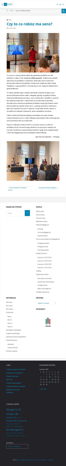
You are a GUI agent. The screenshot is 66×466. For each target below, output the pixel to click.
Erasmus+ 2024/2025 (44, 264)
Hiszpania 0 (9, 423)
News (11, 10)
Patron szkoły (40, 215)
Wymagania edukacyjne (13, 330)
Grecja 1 (13, 409)
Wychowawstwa (42, 236)
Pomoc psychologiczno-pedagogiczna (48, 239)
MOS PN (9, 380)
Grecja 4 (19, 417)
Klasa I (9, 316)
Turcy (9, 435)
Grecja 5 (11, 420)
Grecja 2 (12, 413)
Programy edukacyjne (13, 333)
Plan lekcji (9, 302)
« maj (41, 389)
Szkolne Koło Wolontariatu (45, 282)
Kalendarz (10, 344)
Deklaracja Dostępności (14, 373)
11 (52, 377)
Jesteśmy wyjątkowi (19, 426)
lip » (45, 389)
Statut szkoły (40, 211)
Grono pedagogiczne (44, 232)
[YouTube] (60, 4)
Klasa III (9, 323)
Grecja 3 (11, 417)
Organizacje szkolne (42, 274)
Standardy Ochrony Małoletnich (16, 337)
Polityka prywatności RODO (16, 369)
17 (49, 379)
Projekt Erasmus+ (41, 253)
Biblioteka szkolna (41, 221)
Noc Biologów (14, 429)
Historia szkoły (40, 218)
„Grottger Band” (42, 285)
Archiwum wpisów (11, 351)
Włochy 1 (23, 435)
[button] (64, 11)
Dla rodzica (9, 309)
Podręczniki (9, 312)
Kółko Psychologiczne (44, 288)
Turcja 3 (20, 433)
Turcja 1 (8, 433)
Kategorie (9, 443)
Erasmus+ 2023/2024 (44, 261)
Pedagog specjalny (43, 243)
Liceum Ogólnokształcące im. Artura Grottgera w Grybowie (35, 460)
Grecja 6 (22, 421)
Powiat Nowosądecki (13, 383)
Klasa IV (9, 327)
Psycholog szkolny (43, 250)
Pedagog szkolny (42, 246)
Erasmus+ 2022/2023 (44, 257)
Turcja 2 (14, 433)
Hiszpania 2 (9, 426)
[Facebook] (57, 4)
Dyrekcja (40, 229)
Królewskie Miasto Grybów (15, 386)
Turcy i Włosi (16, 435)
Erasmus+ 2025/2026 (44, 268)
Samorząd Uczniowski (44, 278)
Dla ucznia (9, 306)
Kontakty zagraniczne (42, 292)
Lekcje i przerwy (12, 348)
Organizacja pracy (11, 340)
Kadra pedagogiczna (42, 225)
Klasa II (9, 320)
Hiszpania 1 (17, 423)
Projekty (38, 271)
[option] (48, 322)
